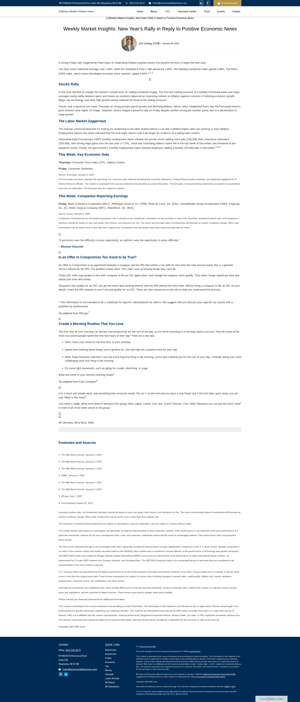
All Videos (110, 682)
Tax (107, 666)
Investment (110, 654)
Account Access (229, 3)
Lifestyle (109, 674)
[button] (140, 11)
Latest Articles (112, 678)
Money (108, 670)
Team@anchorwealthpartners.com (169, 3)
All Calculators (112, 686)
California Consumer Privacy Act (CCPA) (219, 674)
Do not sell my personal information (210, 677)
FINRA (226, 687)
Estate (108, 658)
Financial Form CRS (148, 647)
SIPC (233, 687)
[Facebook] (208, 3)
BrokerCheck (195, 651)
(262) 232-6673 (137, 3)
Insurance (110, 662)
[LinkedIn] (201, 3)
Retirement (110, 650)
